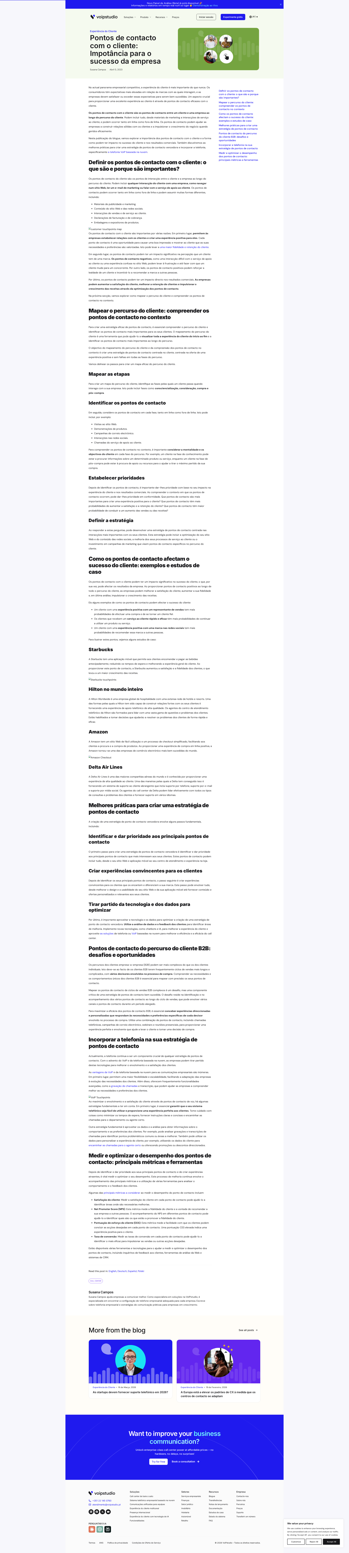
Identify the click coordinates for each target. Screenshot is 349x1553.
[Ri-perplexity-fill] (107, 1529)
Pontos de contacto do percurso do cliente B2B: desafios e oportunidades (238, 137)
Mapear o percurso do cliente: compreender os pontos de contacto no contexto (236, 106)
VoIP (134, 933)
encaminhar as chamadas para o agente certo (115, 1145)
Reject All (314, 1541)
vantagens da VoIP (102, 1072)
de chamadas (130, 1086)
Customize (296, 1541)
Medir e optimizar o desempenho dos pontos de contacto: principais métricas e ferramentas (238, 156)
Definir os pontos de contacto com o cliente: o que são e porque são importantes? (238, 94)
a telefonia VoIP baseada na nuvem (127, 152)
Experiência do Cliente (103, 31)
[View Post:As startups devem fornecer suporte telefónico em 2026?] (130, 1361)
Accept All (331, 1541)
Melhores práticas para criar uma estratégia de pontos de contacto (238, 127)
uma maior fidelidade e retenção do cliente (184, 247)
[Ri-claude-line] (92, 1529)
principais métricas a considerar (122, 1192)
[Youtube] (108, 1511)
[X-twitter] (102, 1511)
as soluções (106, 933)
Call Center (95, 1281)
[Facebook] (96, 1511)
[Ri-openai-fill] (100, 1529)
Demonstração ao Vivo (205, 5)
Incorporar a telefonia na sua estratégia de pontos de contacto (238, 146)
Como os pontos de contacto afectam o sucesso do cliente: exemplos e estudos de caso (236, 117)
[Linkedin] (91, 1511)
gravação (116, 1086)
